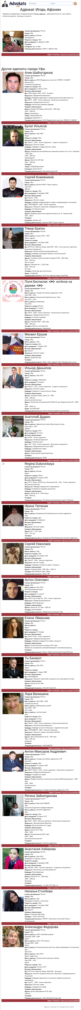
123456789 (34, 273)
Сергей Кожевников (39, 177)
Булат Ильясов (36, 126)
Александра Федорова (41, 927)
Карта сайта (69, 1007)
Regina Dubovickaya (39, 463)
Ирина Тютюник (36, 506)
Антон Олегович (37, 580)
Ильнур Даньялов (38, 368)
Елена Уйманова (37, 618)
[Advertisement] (40, 23)
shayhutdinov (34, 113)
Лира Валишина (37, 694)
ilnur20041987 (35, 408)
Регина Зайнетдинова (41, 796)
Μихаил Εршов (36, 334)
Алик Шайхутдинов (39, 72)
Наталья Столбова (39, 891)
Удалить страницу (50, 1007)
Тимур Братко (35, 228)
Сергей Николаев (37, 544)
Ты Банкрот (33, 658)
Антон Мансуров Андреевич (45, 751)
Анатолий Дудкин (37, 417)
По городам (61, 1007)
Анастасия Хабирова (40, 849)
